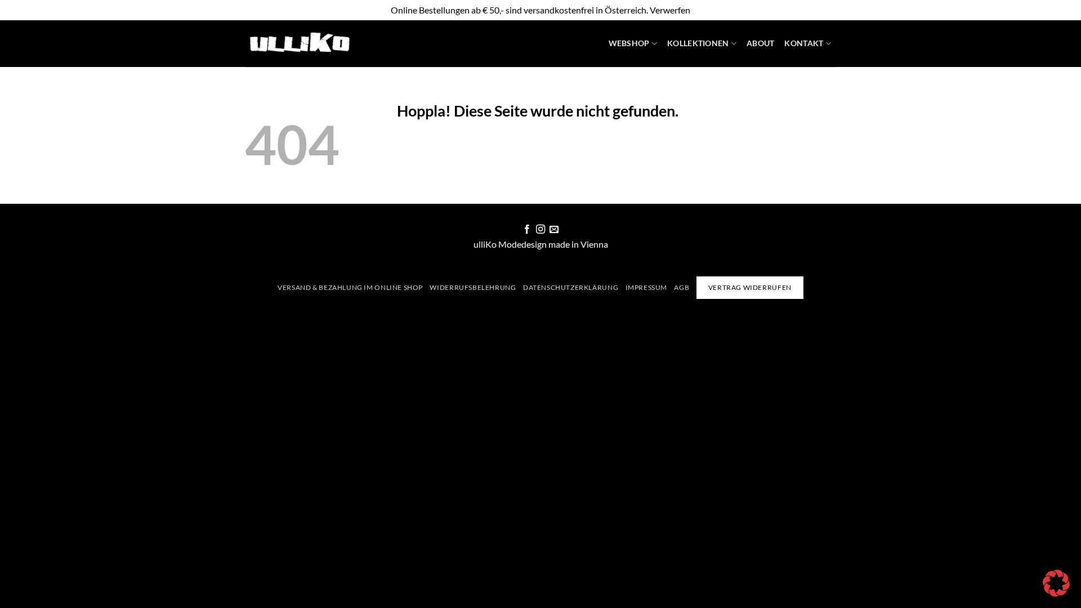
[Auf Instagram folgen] (540, 230)
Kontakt (803, 43)
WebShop (629, 43)
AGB (681, 287)
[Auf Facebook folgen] (526, 230)
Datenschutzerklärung (570, 287)
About (760, 43)
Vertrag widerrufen (750, 287)
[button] (1056, 583)
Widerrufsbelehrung (473, 287)
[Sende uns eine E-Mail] (554, 230)
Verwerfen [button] (670, 10)
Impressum (647, 287)
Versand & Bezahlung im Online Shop (350, 287)
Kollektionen (698, 43)
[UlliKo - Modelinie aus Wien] (301, 43)
